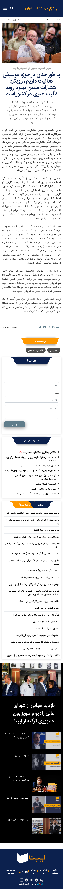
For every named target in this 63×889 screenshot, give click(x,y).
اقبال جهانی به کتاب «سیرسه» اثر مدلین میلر (36, 466)
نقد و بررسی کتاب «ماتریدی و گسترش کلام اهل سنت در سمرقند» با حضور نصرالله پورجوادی (34, 592)
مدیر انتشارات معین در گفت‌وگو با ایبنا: (31, 68)
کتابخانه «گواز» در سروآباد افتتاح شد (42, 571)
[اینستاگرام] (31, 880)
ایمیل (56, 393)
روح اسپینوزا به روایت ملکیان (46, 621)
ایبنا (43, 11)
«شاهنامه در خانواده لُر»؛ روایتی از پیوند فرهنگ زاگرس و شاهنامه (31, 459)
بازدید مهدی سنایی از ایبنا (18, 819)
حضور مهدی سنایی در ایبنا (17, 798)
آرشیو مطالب (55, 871)
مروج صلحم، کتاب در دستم (43, 489)
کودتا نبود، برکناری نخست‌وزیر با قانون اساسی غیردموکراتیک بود (35, 477)
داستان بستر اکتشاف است (47, 628)
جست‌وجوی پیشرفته (11, 871)
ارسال (14, 424)
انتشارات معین (35, 350)
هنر (47, 19)
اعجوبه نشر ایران (22, 755)
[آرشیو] (21, 880)
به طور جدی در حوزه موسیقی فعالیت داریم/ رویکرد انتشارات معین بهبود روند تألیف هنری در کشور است (31, 84)
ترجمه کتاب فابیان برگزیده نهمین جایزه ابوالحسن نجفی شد (32, 513)
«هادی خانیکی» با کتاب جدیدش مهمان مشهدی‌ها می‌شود (30, 470)
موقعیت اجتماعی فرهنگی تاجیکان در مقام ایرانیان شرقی (34, 584)
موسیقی (54, 350)
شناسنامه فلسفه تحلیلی (45, 484)
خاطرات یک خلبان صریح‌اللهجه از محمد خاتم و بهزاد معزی (33, 655)
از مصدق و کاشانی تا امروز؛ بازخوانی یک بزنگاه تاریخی (35, 642)
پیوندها (25, 871)
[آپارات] (41, 880)
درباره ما (33, 871)
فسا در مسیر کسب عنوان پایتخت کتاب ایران (40, 577)
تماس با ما (43, 871)
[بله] (26, 880)
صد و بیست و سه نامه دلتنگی (46, 530)
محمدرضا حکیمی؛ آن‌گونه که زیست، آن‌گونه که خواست (35, 554)
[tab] (40, 504)
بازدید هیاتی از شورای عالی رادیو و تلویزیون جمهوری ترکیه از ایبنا (32, 521)
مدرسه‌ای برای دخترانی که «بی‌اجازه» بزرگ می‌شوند (36, 537)
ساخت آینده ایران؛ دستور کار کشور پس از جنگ (39, 601)
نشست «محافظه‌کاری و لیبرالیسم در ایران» (19, 778)
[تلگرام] (36, 880)
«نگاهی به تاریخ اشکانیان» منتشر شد (39, 452)
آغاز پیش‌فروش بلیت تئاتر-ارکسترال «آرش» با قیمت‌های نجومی (34, 562)
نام (58, 378)
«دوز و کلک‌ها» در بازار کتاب (47, 608)
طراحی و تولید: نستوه (27, 884)
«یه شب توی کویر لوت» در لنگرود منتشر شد (36, 494)
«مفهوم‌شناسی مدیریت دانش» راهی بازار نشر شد (37, 635)
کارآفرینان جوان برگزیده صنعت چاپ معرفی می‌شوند (36, 615)
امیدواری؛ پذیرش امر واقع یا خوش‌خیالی (41, 649)
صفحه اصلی (56, 19)
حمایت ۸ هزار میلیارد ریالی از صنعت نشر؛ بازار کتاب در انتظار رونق (32, 545)
